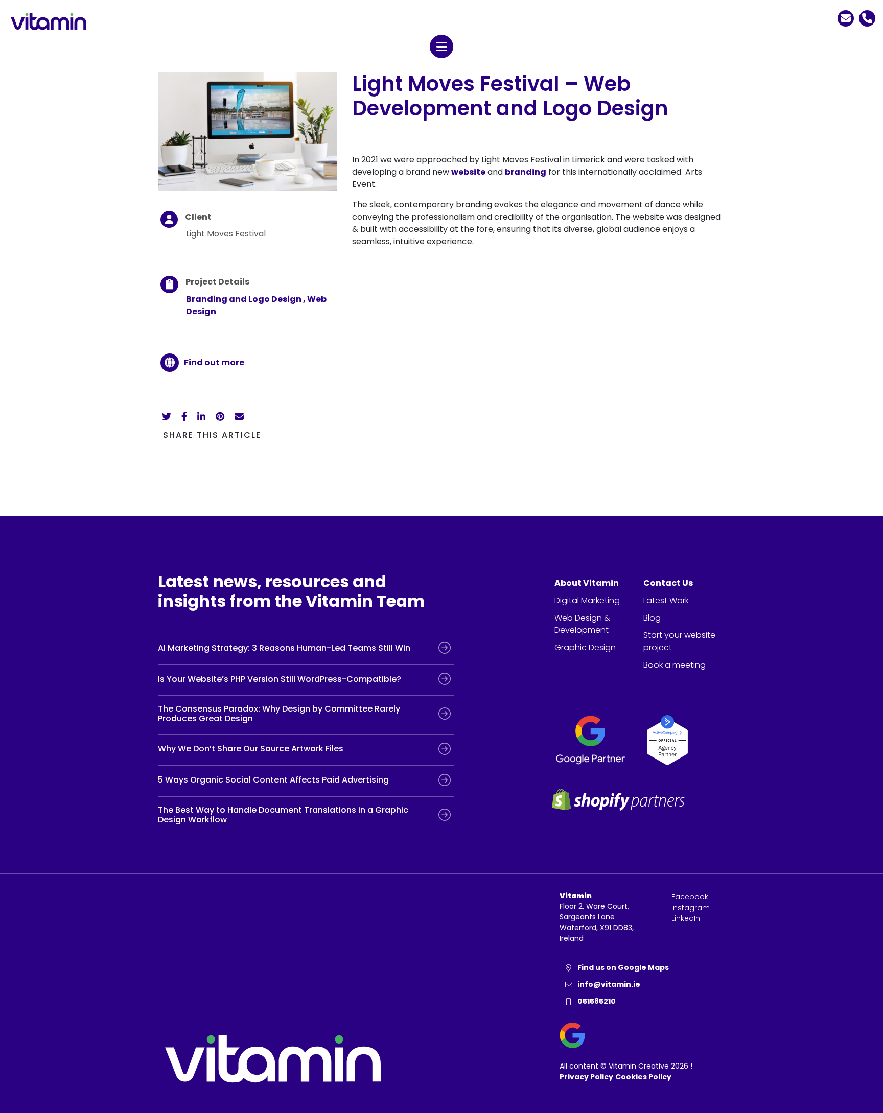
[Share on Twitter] (166, 416)
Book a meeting (674, 665)
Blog (652, 618)
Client (198, 217)
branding (525, 172)
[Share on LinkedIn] (201, 416)
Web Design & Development (582, 624)
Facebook (689, 897)
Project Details (217, 282)
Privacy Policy (586, 1077)
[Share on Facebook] (184, 416)
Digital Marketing (587, 600)
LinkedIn (685, 918)
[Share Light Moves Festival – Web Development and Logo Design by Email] (239, 416)
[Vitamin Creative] (48, 21)
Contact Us (668, 583)
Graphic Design (585, 647)
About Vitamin (586, 583)
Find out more (214, 362)
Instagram (690, 908)
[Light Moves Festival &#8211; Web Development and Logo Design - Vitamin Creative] (247, 130)
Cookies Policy (643, 1077)
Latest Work (666, 600)
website (468, 172)
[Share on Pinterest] (220, 416)
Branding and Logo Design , (246, 299)
